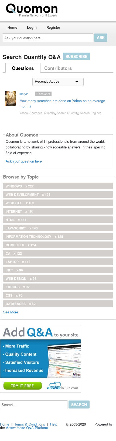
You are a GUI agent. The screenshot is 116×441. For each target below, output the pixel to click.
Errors (18, 286)
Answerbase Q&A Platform (27, 427)
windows (20, 186)
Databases (21, 303)
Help (53, 424)
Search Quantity (67, 113)
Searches (35, 113)
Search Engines (90, 113)
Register (53, 27)
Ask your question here (24, 161)
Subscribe (76, 56)
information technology (34, 236)
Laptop (18, 261)
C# (14, 253)
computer (21, 244)
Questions (23, 68)
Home (12, 27)
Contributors (58, 68)
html (16, 219)
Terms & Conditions (29, 424)
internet (20, 211)
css (14, 295)
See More (10, 311)
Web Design (21, 278)
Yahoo (23, 113)
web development (28, 194)
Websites (20, 202)
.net (14, 270)
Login (32, 27)
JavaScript (22, 228)
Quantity (49, 113)
